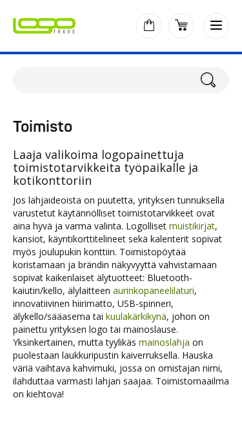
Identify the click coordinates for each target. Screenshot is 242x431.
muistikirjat (192, 226)
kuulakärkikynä (136, 316)
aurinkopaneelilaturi (153, 290)
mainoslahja (164, 342)
